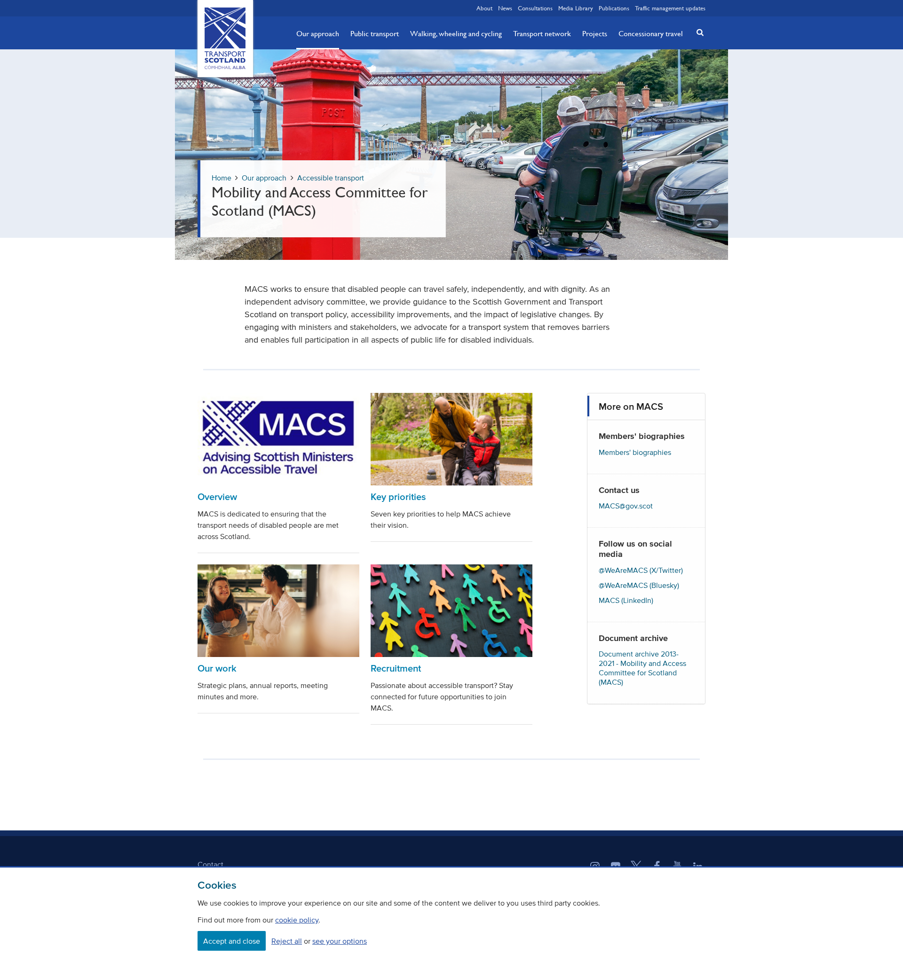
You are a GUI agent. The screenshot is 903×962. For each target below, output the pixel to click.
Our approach (317, 33)
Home (221, 177)
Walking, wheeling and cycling (456, 33)
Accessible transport (330, 177)
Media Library (575, 8)
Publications (614, 8)
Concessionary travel (650, 33)
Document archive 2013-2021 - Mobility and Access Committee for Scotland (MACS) (642, 667)
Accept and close (231, 941)
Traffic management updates (670, 8)
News (505, 8)
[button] (697, 32)
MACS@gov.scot (626, 505)
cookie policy (296, 919)
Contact (210, 864)
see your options (339, 941)
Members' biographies (635, 452)
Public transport (374, 33)
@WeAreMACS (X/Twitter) (641, 570)
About (484, 8)
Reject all (286, 941)
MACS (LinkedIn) (626, 600)
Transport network (542, 33)
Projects (594, 33)
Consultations (535, 8)
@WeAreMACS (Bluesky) (639, 585)
